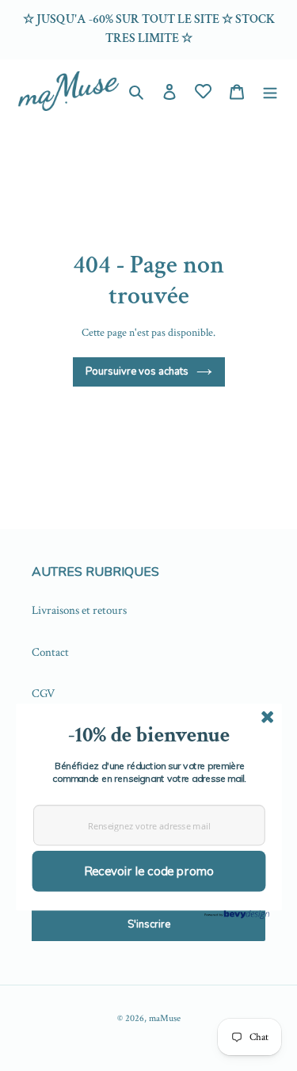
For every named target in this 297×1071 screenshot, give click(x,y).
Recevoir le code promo (148, 871)
